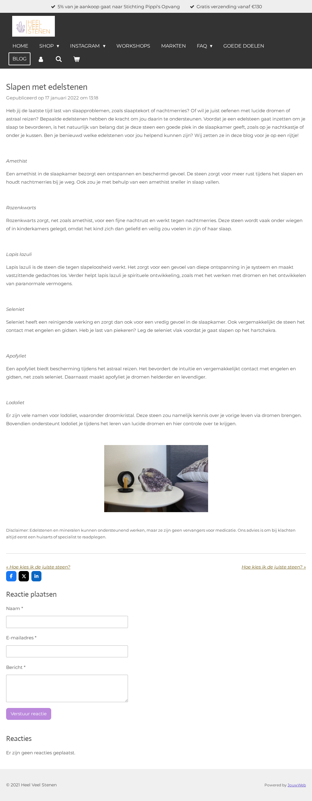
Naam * (14, 608)
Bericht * (16, 667)
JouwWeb (297, 785)
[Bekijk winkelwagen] (76, 59)
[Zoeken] (58, 59)
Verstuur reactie (29, 714)
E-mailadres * (21, 638)
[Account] (41, 59)
